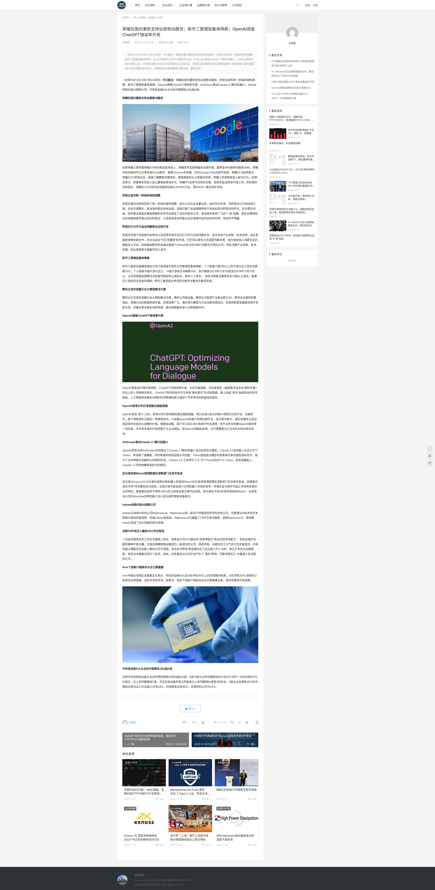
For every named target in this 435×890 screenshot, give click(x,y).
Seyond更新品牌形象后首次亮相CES (291, 87)
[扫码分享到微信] (232, 722)
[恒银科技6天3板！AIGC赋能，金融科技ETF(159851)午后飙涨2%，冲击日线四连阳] (144, 772)
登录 (307, 5)
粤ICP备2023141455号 (173, 885)
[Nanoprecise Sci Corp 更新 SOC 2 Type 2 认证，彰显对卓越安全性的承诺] (190, 772)
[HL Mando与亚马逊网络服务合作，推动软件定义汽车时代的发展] (277, 222)
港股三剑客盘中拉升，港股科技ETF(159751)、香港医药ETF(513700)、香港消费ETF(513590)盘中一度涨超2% (292, 120)
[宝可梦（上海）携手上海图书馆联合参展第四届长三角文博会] (190, 818)
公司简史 (237, 5)
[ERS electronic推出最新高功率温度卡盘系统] (236, 818)
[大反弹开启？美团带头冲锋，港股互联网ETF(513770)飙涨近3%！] (277, 196)
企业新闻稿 (176, 762)
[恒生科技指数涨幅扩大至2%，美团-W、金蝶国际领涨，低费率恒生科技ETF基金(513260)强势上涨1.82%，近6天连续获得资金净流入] (277, 130)
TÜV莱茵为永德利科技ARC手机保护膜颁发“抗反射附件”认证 (301, 186)
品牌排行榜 (203, 5)
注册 (315, 5)
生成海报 (221, 722)
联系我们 (139, 875)
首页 (137, 5)
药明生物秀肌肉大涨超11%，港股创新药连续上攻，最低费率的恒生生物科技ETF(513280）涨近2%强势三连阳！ (291, 212)
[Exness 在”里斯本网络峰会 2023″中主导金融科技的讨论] (144, 818)
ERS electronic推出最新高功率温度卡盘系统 (235, 837)
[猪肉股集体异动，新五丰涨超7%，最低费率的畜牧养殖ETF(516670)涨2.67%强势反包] (277, 156)
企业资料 (150, 5)
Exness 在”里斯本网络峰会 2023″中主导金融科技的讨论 (141, 837)
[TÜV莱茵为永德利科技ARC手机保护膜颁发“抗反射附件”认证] (277, 183)
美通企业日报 (166, 42)
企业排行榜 (185, 5)
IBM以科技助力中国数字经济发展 (236, 789)
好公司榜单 (220, 5)
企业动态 (167, 5)
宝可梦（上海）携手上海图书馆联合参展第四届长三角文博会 (189, 837)
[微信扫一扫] (203, 722)
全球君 (125, 42)
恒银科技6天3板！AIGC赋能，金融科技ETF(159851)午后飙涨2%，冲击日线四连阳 (144, 792)
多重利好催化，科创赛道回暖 (284, 143)
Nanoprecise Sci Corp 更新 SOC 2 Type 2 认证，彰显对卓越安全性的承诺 (190, 792)
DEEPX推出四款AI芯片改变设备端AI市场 (292, 81)
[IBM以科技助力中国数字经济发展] (236, 772)
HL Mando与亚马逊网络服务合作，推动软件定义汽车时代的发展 (301, 225)
